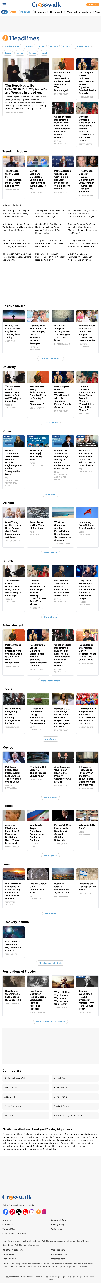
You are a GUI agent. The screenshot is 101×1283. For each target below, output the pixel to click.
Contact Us (7, 1224)
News (98, 12)
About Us (6, 1220)
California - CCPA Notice (14, 1233)
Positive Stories (12, 46)
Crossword (40, 12)
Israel (44, 53)
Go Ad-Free (93, 5)
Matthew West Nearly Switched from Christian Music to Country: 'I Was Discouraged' (82, 213)
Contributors (11, 1070)
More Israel (50, 913)
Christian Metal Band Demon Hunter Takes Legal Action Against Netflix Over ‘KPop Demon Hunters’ (48, 228)
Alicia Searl (9, 1097)
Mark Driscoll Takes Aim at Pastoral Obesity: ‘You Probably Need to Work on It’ (50, 257)
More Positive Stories (51, 358)
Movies (20, 53)
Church (66, 46)
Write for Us (56, 1229)
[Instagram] (32, 1212)
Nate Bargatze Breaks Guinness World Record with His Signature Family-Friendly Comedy (17, 227)
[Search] (4, 12)
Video (42, 46)
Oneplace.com (58, 1258)
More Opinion (50, 552)
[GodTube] (45, 1212)
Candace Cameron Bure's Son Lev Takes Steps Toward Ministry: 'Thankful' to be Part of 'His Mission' (83, 228)
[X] (19, 1212)
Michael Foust (60, 1078)
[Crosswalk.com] (46, 4)
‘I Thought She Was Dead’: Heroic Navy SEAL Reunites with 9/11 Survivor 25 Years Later (83, 243)
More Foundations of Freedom (50, 1021)
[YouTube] (25, 1212)
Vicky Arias (9, 1115)
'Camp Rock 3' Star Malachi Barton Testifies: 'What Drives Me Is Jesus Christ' (49, 243)
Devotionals (56, 12)
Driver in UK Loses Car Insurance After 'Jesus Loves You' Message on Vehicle (81, 257)
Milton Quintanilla (12, 1087)
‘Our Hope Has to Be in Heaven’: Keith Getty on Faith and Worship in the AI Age (50, 213)
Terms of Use (8, 1229)
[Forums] (38, 1212)
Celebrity (29, 46)
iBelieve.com (8, 1254)
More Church (50, 617)
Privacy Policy (57, 1224)
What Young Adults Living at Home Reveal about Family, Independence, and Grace (15, 213)
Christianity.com (59, 1254)
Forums (25, 12)
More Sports (50, 739)
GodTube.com (58, 1250)
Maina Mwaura (60, 1097)
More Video (50, 494)
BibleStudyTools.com (12, 1250)
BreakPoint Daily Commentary (68, 1115)
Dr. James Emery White (15, 1078)
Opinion (54, 46)
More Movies (50, 797)
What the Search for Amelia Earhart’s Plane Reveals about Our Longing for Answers (16, 243)
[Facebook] (5, 1212)
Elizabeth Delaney (62, 1106)
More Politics (50, 855)
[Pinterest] (12, 1212)
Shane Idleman (60, 1087)
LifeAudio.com (9, 1258)
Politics (32, 53)
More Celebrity (51, 422)
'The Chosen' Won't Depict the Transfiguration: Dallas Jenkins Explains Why (16, 257)
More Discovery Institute (50, 963)
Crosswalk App (58, 1220)
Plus (13, 12)
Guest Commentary (13, 1106)
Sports (8, 53)
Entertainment (82, 46)
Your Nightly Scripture (79, 12)
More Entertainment (50, 680)
